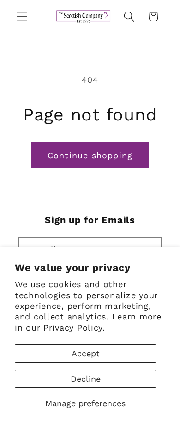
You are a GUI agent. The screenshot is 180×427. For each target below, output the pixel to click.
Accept (86, 353)
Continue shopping (90, 155)
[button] (22, 17)
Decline (86, 379)
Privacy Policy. (74, 327)
